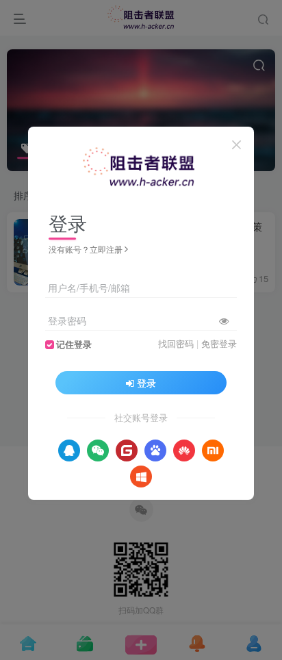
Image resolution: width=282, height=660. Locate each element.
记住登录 (74, 344)
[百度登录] (155, 450)
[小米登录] (213, 450)
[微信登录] (98, 450)
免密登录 (219, 344)
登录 (146, 383)
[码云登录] (127, 450)
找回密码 (176, 344)
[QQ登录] (69, 450)
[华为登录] (184, 450)
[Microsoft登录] (141, 476)
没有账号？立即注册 (86, 249)
